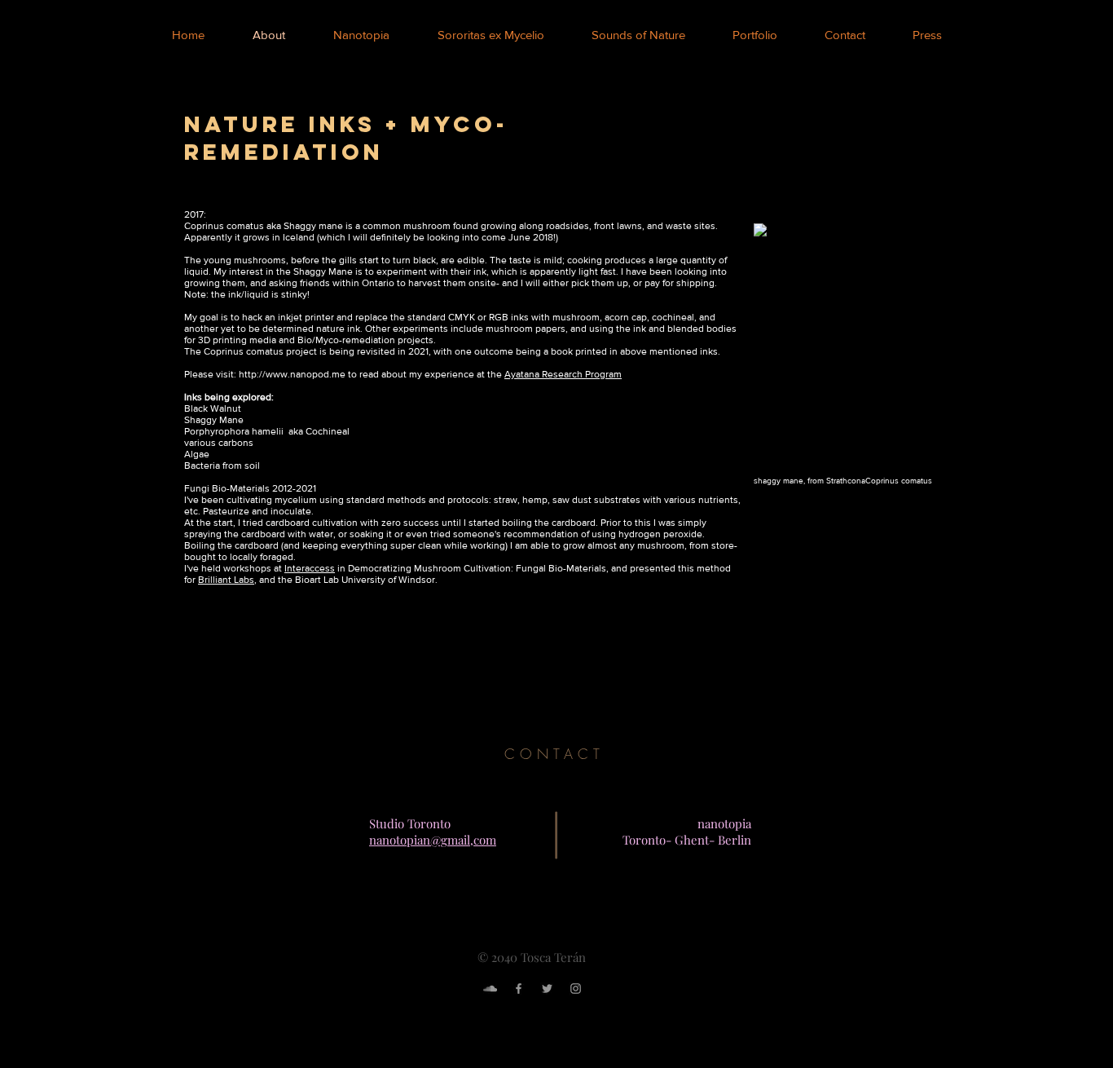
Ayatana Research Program (563, 374)
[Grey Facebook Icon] (519, 988)
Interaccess (309, 568)
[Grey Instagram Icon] (576, 988)
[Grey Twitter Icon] (547, 988)
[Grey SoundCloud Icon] (490, 988)
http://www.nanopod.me (292, 374)
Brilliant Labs (226, 579)
